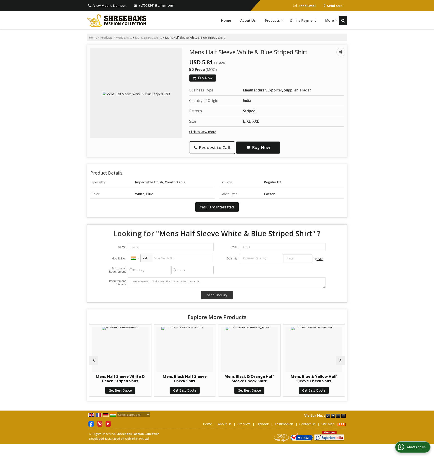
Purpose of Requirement (117, 270)
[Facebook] (91, 423)
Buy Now (204, 78)
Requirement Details (117, 283)
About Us (248, 20)
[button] (109, 5)
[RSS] (341, 424)
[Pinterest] (99, 423)
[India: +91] (134, 258)
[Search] (343, 20)
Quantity (231, 258)
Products (272, 20)
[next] (340, 360)
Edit (320, 259)
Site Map (327, 424)
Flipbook (262, 424)
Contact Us (307, 424)
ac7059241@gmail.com (156, 5)
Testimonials (284, 424)
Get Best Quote (110, 390)
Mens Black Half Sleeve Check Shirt (175, 378)
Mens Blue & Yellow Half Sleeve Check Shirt (304, 378)
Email (234, 247)
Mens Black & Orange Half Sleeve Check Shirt (239, 378)
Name (122, 247)
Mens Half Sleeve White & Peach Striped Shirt (110, 378)
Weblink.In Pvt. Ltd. (137, 439)
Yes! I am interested (217, 207)
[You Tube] (108, 423)
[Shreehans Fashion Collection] (116, 20)
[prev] (93, 360)
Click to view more (202, 132)
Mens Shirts (124, 38)
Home (226, 20)
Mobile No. (119, 258)
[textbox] (297, 258)
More (329, 20)
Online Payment (303, 20)
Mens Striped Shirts (148, 38)
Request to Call (214, 147)
